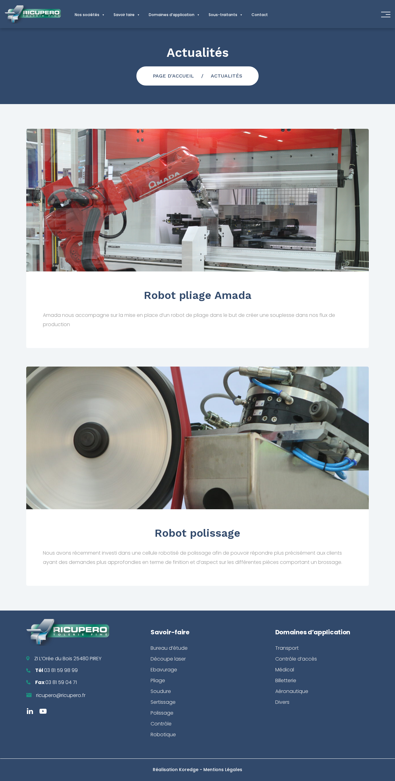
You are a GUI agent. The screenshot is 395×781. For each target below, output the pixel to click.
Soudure (161, 691)
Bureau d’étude (169, 648)
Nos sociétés (87, 14)
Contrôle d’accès (296, 658)
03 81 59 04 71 (61, 682)
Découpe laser (168, 658)
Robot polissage (197, 533)
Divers (282, 702)
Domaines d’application (171, 14)
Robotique (163, 734)
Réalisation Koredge (176, 769)
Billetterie (285, 680)
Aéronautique (291, 691)
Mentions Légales (222, 769)
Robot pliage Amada (198, 295)
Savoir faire (124, 14)
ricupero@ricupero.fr (60, 695)
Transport (287, 648)
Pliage (158, 680)
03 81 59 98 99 (61, 670)
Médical (284, 669)
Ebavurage (164, 669)
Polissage (162, 712)
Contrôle (161, 723)
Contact (260, 14)
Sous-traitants (223, 14)
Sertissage (163, 702)
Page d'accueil (173, 76)
